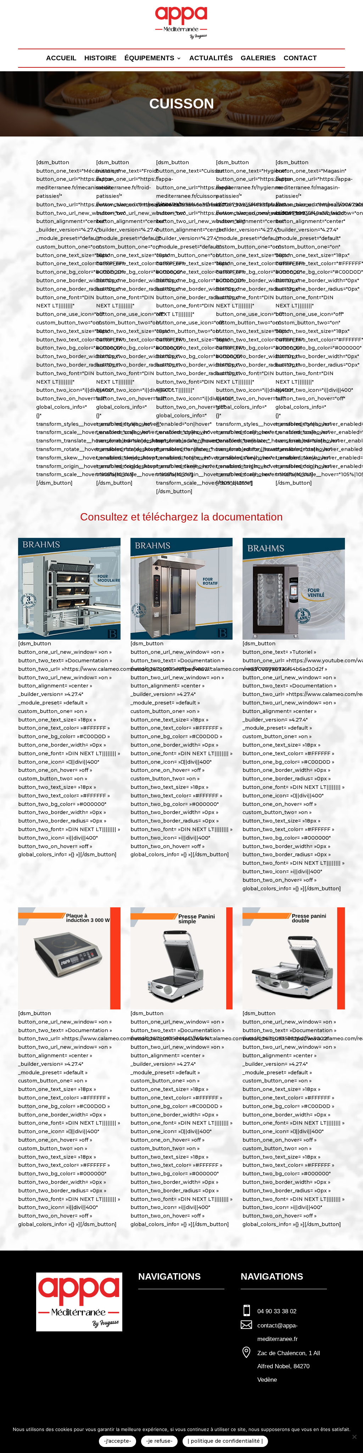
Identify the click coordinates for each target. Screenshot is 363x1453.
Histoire (100, 59)
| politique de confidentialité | (225, 1441)
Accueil (61, 59)
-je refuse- (159, 1441)
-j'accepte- (117, 1441)
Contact (300, 59)
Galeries (258, 59)
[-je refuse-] (354, 1436)
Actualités (211, 59)
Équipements (149, 59)
